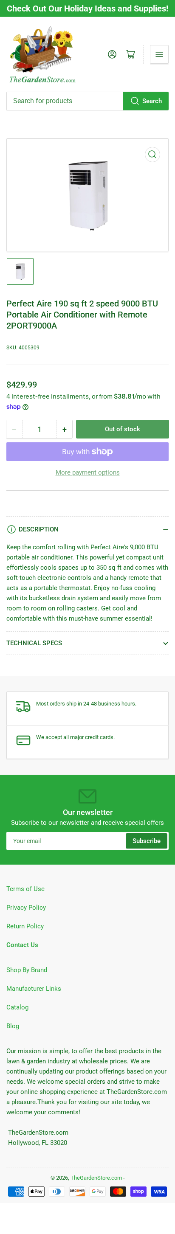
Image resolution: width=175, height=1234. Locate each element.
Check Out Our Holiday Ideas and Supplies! (87, 8)
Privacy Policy (26, 907)
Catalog (17, 1007)
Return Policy (25, 926)
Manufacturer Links (33, 988)
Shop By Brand (26, 970)
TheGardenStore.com (96, 1178)
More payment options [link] (88, 472)
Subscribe (147, 841)
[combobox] (87, 101)
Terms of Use (25, 889)
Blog (12, 1026)
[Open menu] (159, 54)
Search (152, 101)
